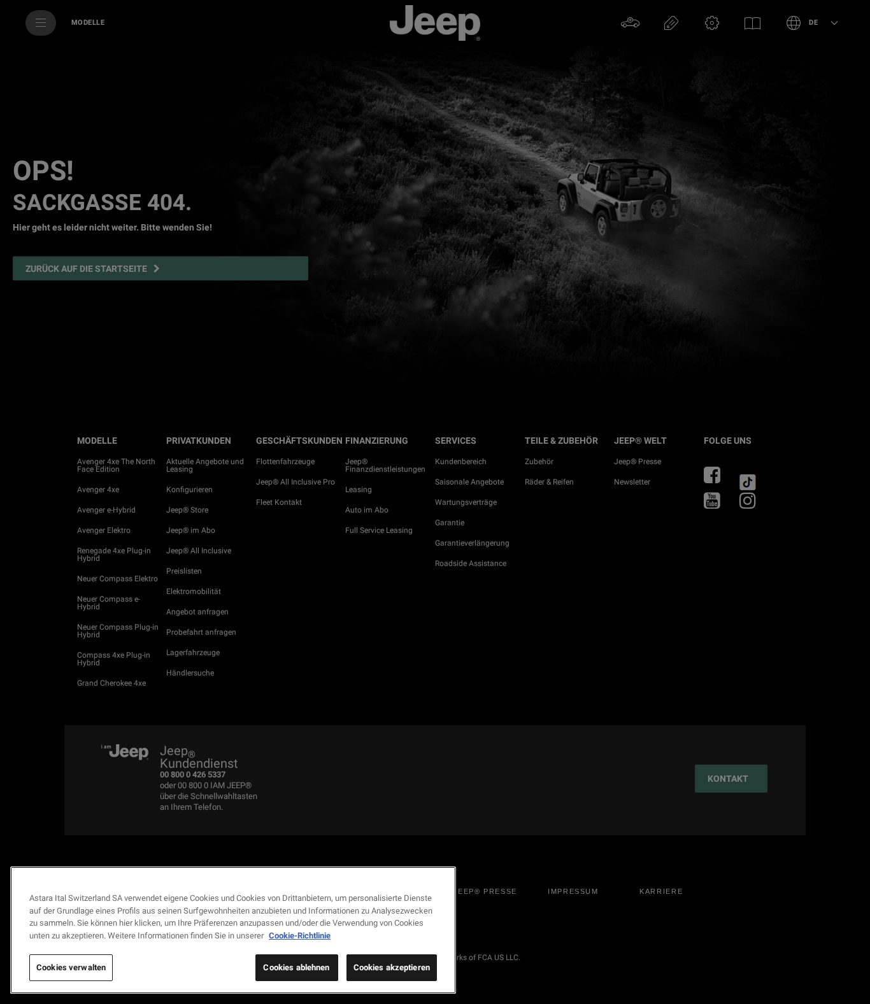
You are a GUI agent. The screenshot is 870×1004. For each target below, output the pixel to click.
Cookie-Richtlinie (300, 935)
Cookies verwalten (71, 967)
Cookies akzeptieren (391, 967)
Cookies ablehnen (296, 967)
